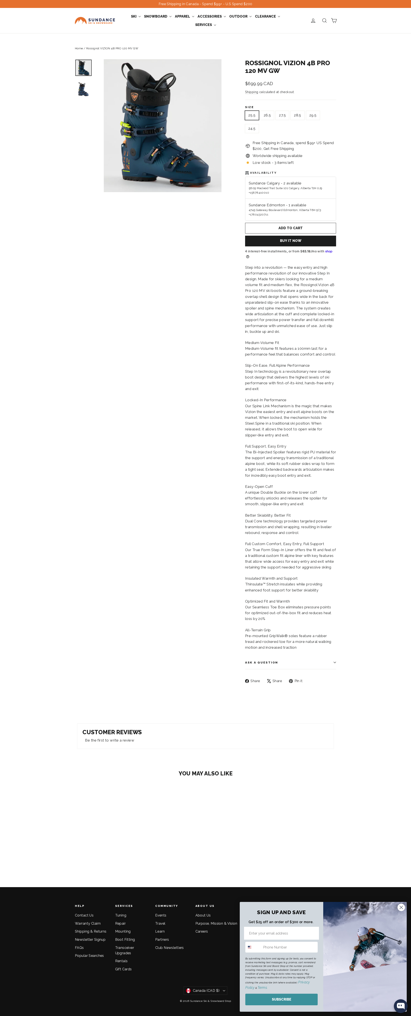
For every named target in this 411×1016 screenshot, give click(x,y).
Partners (162, 940)
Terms (262, 988)
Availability (263, 172)
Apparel (183, 16)
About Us (203, 915)
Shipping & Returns (91, 931)
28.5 (297, 115)
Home (79, 48)
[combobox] (253, 947)
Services (204, 25)
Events (161, 915)
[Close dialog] (401, 907)
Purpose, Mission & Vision (216, 923)
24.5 (252, 128)
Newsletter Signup (90, 940)
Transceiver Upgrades (124, 950)
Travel (160, 923)
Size (249, 107)
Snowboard (156, 16)
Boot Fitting (125, 940)
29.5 (313, 115)
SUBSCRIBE (281, 999)
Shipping (251, 92)
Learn (160, 931)
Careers (201, 931)
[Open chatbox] (401, 1006)
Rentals (121, 961)
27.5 (282, 115)
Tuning (121, 915)
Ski (134, 16)
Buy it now (290, 241)
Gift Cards (123, 969)
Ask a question (261, 662)
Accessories (210, 16)
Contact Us (84, 915)
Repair (120, 923)
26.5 (267, 115)
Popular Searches (89, 956)
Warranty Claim (88, 923)
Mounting (123, 931)
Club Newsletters (169, 948)
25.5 (252, 115)
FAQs (79, 948)
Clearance (266, 16)
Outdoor (238, 16)
